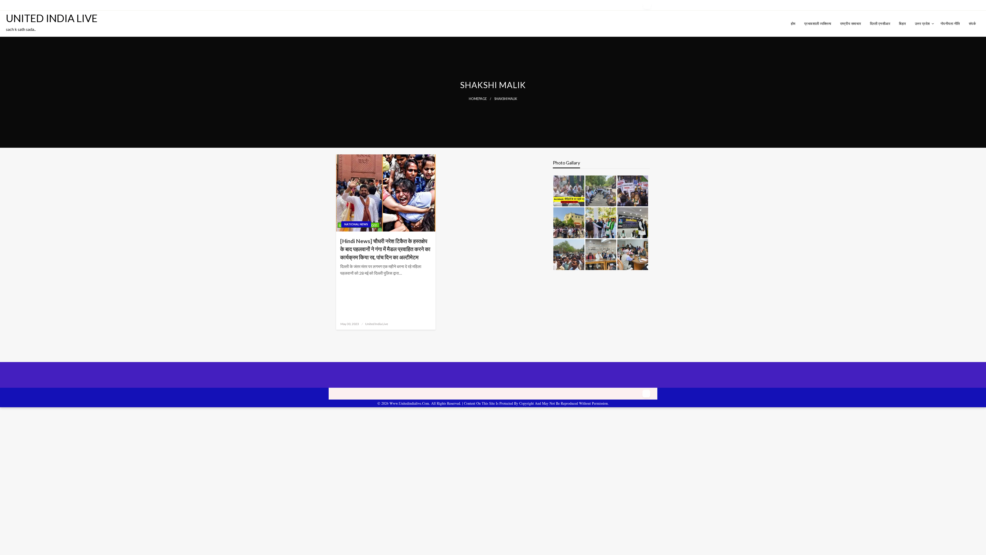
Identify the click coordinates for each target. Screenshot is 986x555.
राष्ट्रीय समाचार (850, 23)
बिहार (902, 23)
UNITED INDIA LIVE (52, 18)
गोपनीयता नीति (950, 23)
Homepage (478, 99)
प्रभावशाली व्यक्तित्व (817, 23)
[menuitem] (793, 23)
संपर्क (972, 23)
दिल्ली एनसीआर (880, 23)
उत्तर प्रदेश (922, 23)
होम (793, 23)
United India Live (376, 324)
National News (356, 224)
